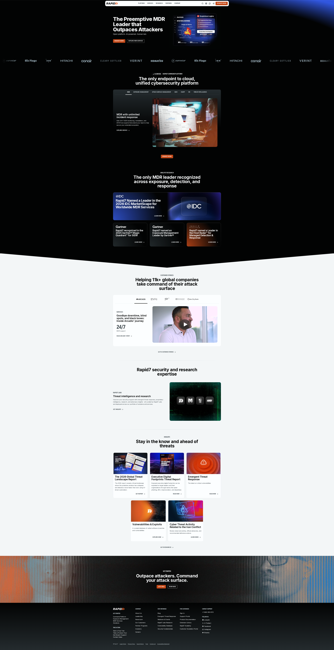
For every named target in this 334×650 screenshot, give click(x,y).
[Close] (331, 647)
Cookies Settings (317, 646)
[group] (167, 61)
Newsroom (139, 619)
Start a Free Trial (118, 631)
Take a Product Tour (120, 633)
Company (177, 3)
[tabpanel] (167, 122)
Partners (169, 3)
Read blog (172, 586)
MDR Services (117, 621)
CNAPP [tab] (183, 92)
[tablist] (167, 92)
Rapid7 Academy (185, 626)
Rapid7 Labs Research (165, 622)
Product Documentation (188, 619)
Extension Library (185, 622)
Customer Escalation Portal (189, 629)
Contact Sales (117, 637)
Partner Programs (141, 626)
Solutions (116, 623)
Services (150, 3)
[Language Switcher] (206, 3)
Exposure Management (120, 619)
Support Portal (185, 616)
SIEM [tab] (175, 92)
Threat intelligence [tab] (200, 92)
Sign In (182, 613)
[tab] (140, 299)
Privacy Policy (62, 646)
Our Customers (140, 622)
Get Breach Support (119, 635)
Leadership (139, 616)
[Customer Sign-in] (213, 3)
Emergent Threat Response (167, 616)
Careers (138, 632)
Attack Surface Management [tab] (161, 92)
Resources (159, 3)
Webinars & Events (164, 619)
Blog (159, 613)
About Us (138, 613)
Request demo (119, 41)
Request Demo (221, 3)
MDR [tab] (128, 92)
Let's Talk (161, 586)
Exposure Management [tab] (141, 92)
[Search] (202, 3)
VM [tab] (189, 92)
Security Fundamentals (165, 629)
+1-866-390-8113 (208, 612)
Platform (141, 3)
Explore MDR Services (135, 41)
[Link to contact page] (209, 3)
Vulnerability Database (165, 626)
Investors (138, 629)
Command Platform (119, 617)
